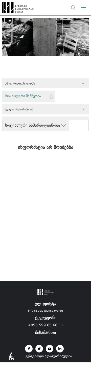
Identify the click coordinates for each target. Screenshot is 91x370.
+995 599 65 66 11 (45, 325)
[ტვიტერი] (39, 348)
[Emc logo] (13, 9)
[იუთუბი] (49, 348)
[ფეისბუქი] (29, 348)
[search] (73, 7)
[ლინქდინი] (60, 348)
